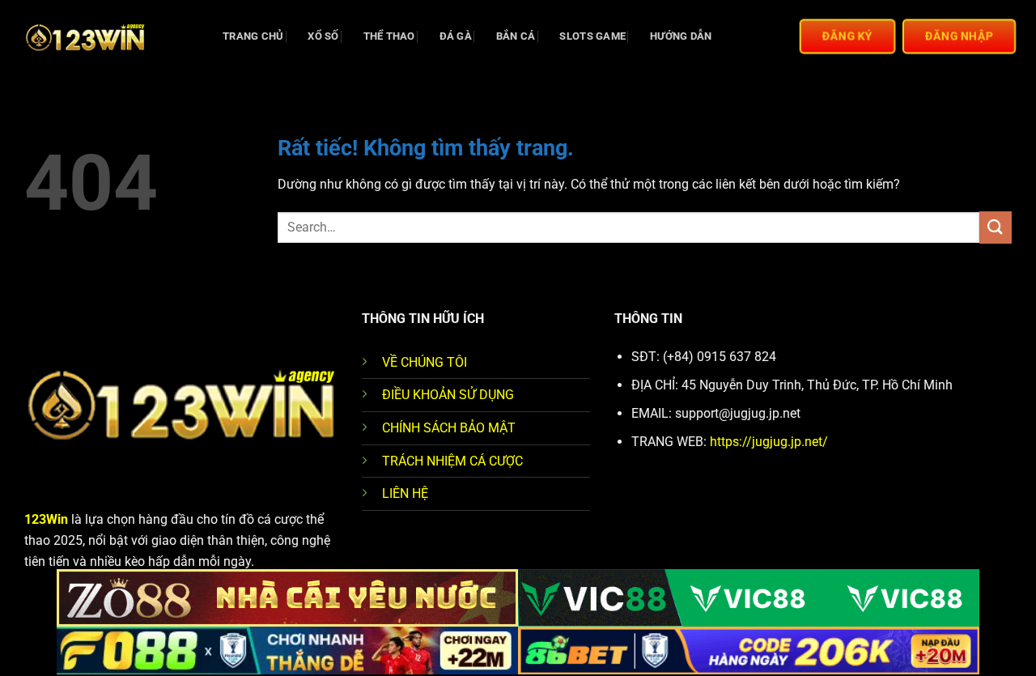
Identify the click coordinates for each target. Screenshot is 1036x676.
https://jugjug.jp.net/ (769, 441)
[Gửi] (995, 227)
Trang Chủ (253, 36)
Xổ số (323, 36)
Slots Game (592, 36)
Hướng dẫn (680, 36)
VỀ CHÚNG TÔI (424, 362)
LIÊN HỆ (405, 493)
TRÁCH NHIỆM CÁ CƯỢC (452, 461)
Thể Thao (389, 36)
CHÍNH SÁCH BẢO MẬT (449, 428)
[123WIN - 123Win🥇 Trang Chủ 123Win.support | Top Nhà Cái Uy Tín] (105, 36)
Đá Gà (455, 36)
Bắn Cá (516, 36)
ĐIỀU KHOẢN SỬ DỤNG (448, 394)
